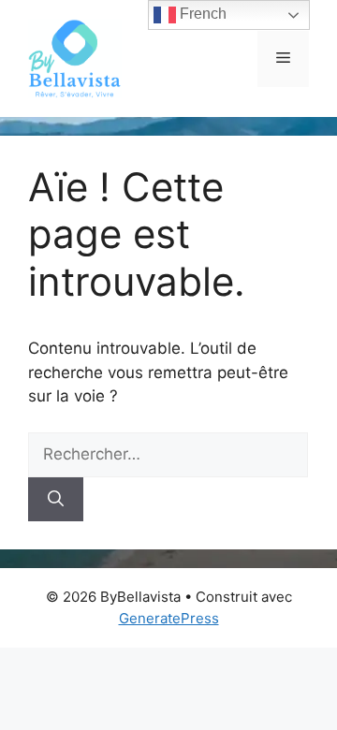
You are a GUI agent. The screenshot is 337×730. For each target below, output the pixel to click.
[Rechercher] (55, 499)
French (201, 14)
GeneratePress (169, 618)
